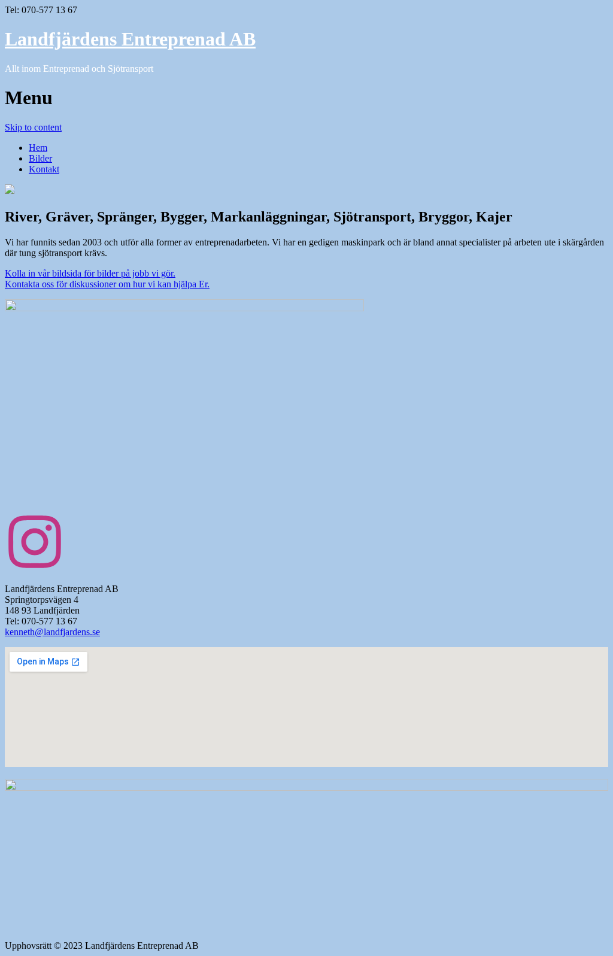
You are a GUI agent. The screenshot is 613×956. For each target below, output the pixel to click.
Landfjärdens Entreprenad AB (130, 39)
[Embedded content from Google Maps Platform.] (306, 707)
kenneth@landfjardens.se (52, 632)
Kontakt (44, 169)
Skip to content (33, 127)
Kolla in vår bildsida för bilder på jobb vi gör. (90, 273)
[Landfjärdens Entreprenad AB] (9, 191)
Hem (38, 147)
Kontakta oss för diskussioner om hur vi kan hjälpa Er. (107, 284)
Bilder (40, 158)
